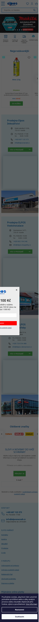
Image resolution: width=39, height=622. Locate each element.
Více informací (31, 604)
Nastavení (19, 609)
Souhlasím (19, 616)
